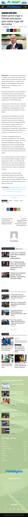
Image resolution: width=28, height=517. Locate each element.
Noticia (10, 13)
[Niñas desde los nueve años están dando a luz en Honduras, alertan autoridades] (7, 341)
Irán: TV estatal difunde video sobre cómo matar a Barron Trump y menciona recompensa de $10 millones (18, 265)
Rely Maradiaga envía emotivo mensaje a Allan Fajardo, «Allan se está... (18, 415)
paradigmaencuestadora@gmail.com (14, 498)
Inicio (3, 10)
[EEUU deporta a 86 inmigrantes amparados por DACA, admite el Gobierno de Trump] (5, 304)
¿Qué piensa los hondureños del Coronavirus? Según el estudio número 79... (18, 430)
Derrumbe (16, 200)
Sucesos (14, 13)
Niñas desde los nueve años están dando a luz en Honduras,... (7, 348)
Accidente (10, 200)
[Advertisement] (14, 63)
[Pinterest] (15, 30)
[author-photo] (14, 238)
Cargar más (13, 329)
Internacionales (8, 10)
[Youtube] (22, 509)
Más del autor (19, 248)
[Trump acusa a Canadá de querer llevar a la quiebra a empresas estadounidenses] (5, 254)
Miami (7, 202)
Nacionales (4, 344)
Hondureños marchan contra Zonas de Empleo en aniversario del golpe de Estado (7, 221)
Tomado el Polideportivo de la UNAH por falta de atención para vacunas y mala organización (20, 222)
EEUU (3, 202)
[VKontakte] (18, 509)
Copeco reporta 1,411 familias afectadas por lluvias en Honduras (20, 365)
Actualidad (17, 361)
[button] (2, 7)
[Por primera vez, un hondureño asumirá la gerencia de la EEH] (5, 423)
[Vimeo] (14, 509)
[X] (11, 30)
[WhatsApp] (18, 30)
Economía (4, 361)
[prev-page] (3, 282)
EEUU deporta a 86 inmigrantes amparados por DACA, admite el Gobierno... (18, 304)
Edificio (21, 200)
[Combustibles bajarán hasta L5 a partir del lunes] (7, 358)
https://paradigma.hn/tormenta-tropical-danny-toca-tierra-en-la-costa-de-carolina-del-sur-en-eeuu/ (14, 189)
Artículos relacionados (8, 248)
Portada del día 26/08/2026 (18, 384)
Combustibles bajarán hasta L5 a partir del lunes (7, 365)
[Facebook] (8, 30)
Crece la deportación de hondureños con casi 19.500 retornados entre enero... (18, 296)
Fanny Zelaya (6, 26)
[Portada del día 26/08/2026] (5, 386)
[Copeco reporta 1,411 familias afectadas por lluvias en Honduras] (21, 358)
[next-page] (5, 282)
